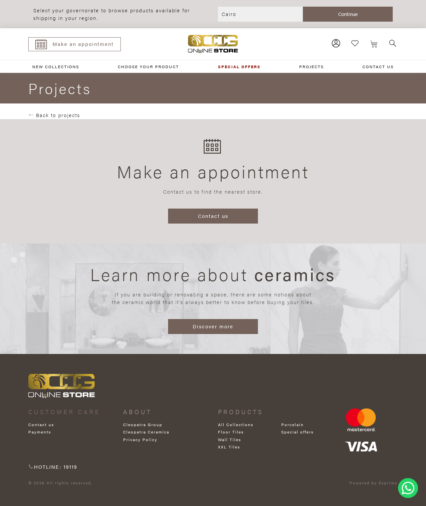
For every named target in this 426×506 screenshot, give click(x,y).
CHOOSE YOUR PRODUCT (148, 67)
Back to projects (57, 114)
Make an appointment (83, 43)
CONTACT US (378, 67)
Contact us (213, 215)
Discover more (213, 326)
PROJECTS (311, 67)
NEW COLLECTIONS (55, 67)
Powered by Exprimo (373, 483)
